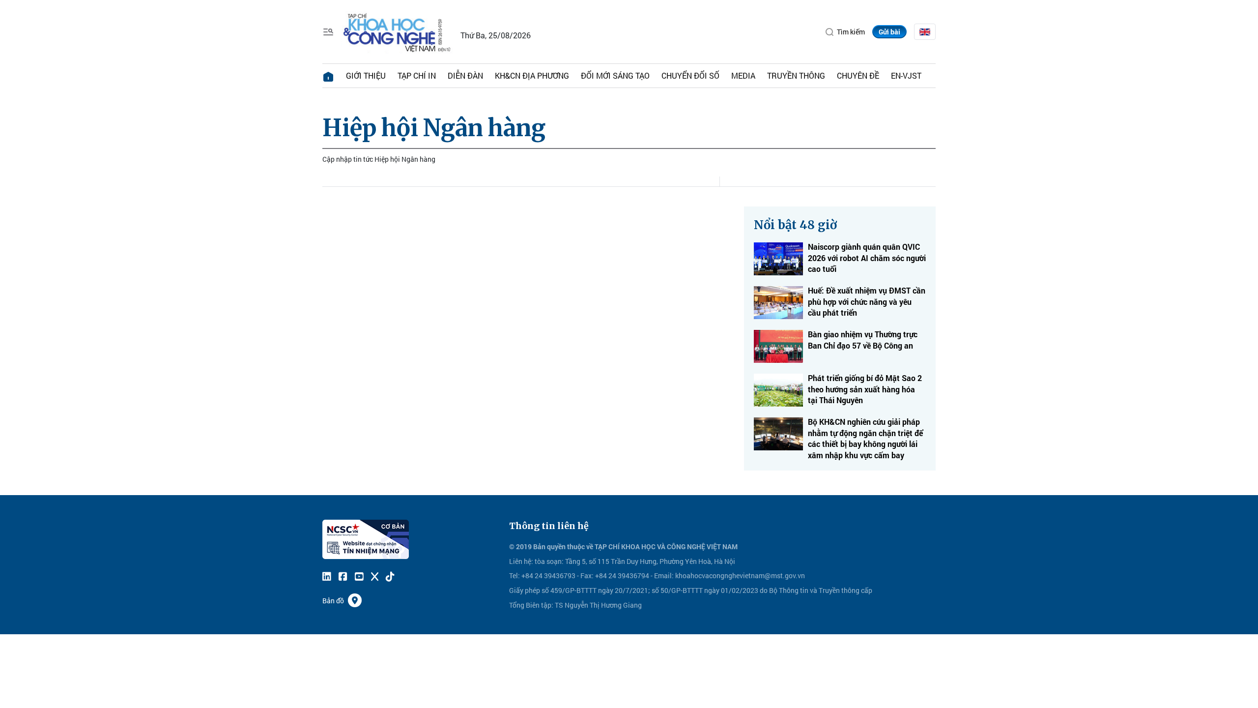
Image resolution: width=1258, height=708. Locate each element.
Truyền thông (796, 75)
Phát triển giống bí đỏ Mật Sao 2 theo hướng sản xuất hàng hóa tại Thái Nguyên (865, 389)
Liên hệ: (521, 561)
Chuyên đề (858, 75)
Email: (664, 575)
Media (743, 75)
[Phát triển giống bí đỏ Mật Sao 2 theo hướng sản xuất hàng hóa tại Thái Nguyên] (778, 390)
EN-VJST (906, 75)
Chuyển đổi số (690, 75)
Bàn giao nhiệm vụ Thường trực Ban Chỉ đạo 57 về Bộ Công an (862, 339)
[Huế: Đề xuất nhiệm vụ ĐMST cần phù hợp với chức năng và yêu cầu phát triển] (778, 302)
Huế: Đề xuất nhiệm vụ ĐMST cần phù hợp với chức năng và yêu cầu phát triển (866, 301)
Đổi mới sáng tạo (615, 75)
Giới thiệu (366, 75)
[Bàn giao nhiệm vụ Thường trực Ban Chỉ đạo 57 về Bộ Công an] (778, 346)
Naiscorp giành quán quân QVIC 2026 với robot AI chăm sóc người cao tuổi (867, 257)
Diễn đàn (465, 75)
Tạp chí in (417, 75)
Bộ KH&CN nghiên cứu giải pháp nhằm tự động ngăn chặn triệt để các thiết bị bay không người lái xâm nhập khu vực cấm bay (865, 438)
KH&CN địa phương (532, 75)
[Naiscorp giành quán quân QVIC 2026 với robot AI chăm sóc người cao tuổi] (778, 258)
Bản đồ (333, 600)
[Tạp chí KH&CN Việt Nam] (397, 30)
